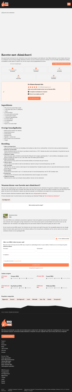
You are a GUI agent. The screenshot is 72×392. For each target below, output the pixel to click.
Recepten (7, 312)
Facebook (20, 389)
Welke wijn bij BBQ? (6, 358)
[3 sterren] (36, 207)
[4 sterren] (37, 207)
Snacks (3, 381)
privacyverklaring (17, 261)
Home (2, 312)
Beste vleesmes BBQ (6, 364)
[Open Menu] (69, 4)
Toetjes (3, 377)
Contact (3, 352)
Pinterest (10, 390)
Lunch (2, 379)
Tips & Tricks (4, 348)
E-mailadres (6, 254)
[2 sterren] (34, 207)
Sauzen (3, 383)
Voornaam (6, 248)
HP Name (2, 241)
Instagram (15, 389)
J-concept (30, 390)
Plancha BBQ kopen (6, 361)
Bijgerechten (4, 375)
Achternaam (40, 248)
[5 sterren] (39, 207)
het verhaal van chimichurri (52, 196)
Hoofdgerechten (5, 373)
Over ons (3, 350)
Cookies (44, 389)
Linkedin (10, 389)
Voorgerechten (5, 372)
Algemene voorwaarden (29, 389)
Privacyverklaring (38, 389)
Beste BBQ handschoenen (7, 359)
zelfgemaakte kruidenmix (40, 193)
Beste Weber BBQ (5, 363)
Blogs (2, 346)
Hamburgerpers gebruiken (7, 366)
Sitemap (58, 389)
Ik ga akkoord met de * (13, 261)
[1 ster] (32, 207)
